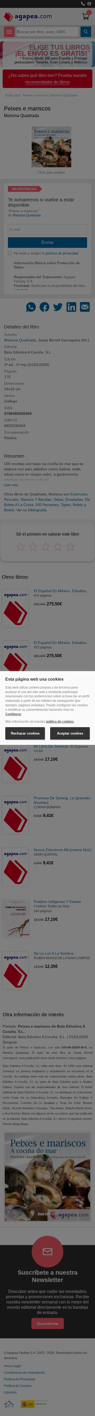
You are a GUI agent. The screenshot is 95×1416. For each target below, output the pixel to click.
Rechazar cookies (25, 733)
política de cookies (60, 721)
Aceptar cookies (70, 733)
